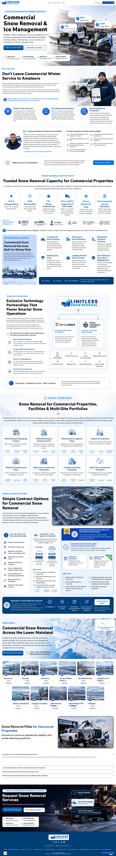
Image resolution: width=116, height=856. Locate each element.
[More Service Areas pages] (60, 2)
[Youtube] (64, 842)
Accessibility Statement (66, 853)
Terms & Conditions (56, 853)
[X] (59, 842)
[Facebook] (56, 842)
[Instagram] (53, 842)
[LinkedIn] (61, 842)
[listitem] (80, 793)
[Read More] (5, 853)
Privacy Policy (48, 853)
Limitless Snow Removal (59, 852)
